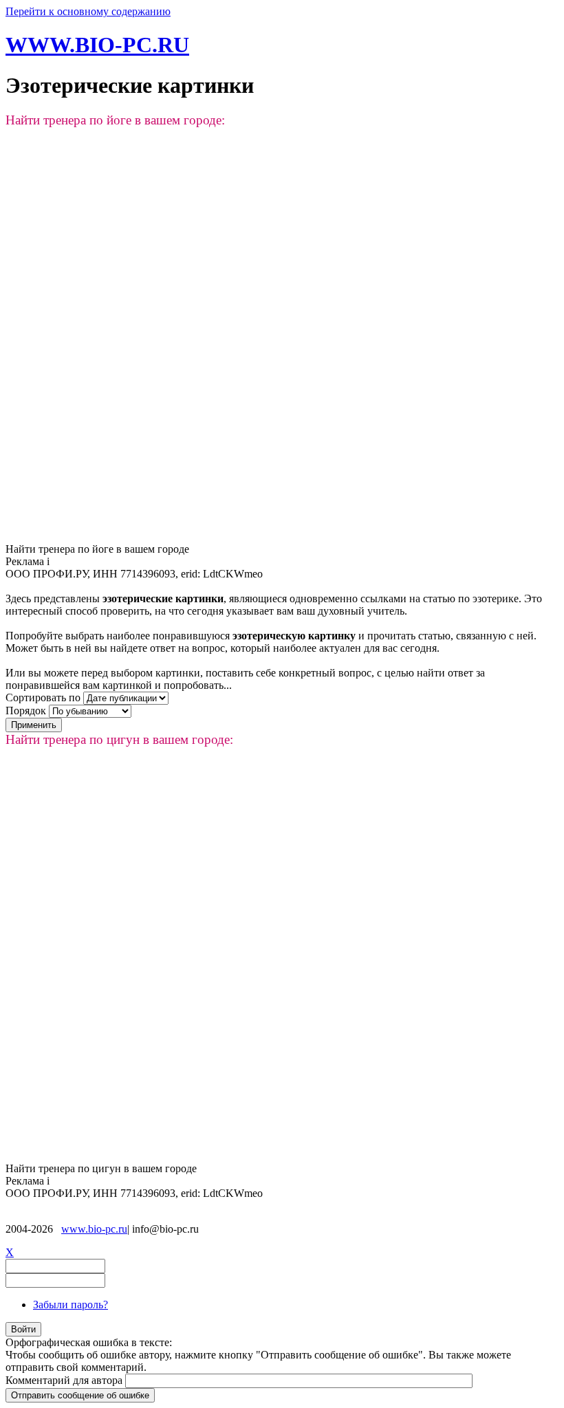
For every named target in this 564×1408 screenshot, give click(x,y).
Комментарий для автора (65, 1380)
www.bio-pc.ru (94, 1229)
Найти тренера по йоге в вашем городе (97, 549)
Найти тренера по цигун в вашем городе (101, 1168)
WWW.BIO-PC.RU (97, 44)
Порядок (27, 710)
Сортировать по (44, 697)
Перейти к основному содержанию (88, 11)
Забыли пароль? (70, 1304)
